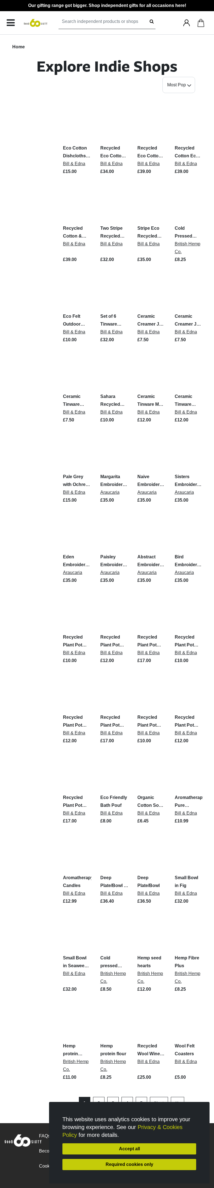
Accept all (129, 1148)
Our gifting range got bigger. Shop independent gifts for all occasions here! (107, 5)
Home (18, 46)
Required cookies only (129, 1164)
